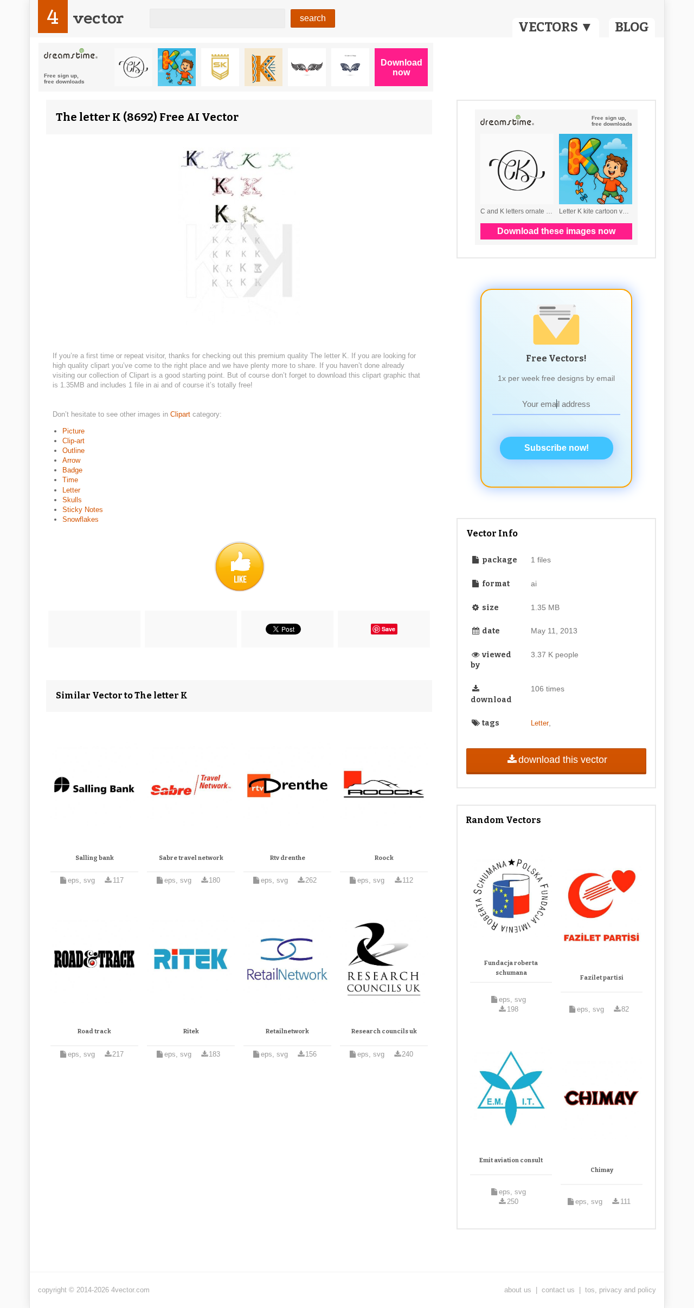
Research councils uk (384, 1031)
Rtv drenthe (287, 858)
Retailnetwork (287, 1031)
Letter (71, 490)
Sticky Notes (82, 510)
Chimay (601, 1170)
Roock (384, 858)
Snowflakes (80, 519)
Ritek (191, 1031)
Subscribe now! (556, 447)
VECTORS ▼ (555, 27)
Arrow (71, 460)
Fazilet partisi (602, 977)
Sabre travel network (191, 858)
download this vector (562, 759)
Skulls (72, 500)
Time (70, 480)
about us (517, 1290)
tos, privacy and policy (620, 1290)
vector (98, 18)
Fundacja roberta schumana (511, 968)
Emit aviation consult (511, 1160)
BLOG (632, 27)
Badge (72, 470)
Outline (73, 450)
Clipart (181, 414)
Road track (94, 1031)
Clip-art (73, 441)
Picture (73, 431)
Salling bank (94, 858)
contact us (558, 1290)
